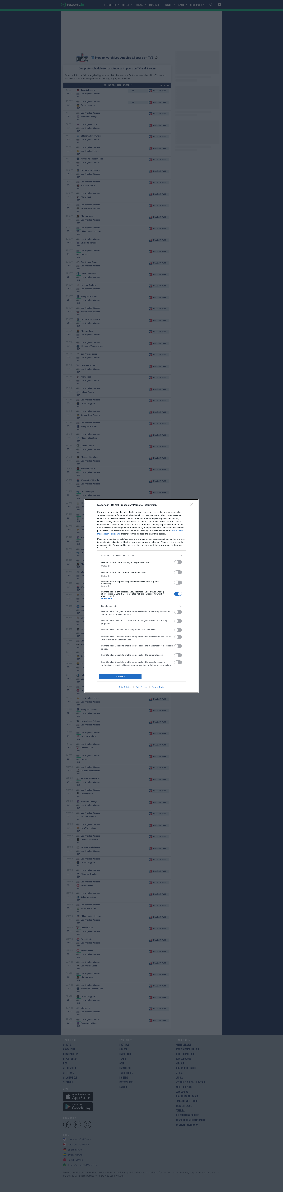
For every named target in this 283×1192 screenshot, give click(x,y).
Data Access (141, 687)
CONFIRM (120, 676)
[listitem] (141, 555)
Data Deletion (125, 687)
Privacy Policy (158, 687)
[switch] (178, 562)
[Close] (192, 505)
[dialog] (141, 596)
